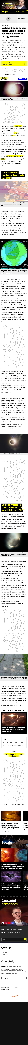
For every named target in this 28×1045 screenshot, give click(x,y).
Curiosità (13, 929)
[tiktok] (2, 962)
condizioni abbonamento (6, 987)
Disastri (17, 932)
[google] (20, 978)
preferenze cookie (5, 989)
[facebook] (12, 962)
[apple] (7, 978)
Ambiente (10, 932)
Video (7, 929)
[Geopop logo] (5, 11)
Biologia (3, 932)
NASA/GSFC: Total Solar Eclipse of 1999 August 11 (13, 745)
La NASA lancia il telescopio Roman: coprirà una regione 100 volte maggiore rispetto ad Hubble (11, 886)
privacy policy (4, 985)
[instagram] (6, 962)
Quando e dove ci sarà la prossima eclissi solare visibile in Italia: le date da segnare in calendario (10, 826)
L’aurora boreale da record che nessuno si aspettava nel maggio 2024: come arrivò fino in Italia (12, 866)
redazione (16, 987)
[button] (23, 11)
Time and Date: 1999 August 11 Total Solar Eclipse (13, 742)
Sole (13, 135)
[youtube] (9, 962)
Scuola (20, 929)
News (3, 929)
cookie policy (12, 985)
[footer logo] (14, 947)
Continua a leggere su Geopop (14, 755)
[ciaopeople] (14, 996)
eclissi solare (18, 126)
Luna (15, 133)
